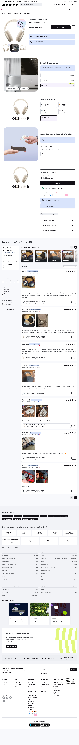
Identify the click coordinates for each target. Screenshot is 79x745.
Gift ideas (43, 689)
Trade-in (30, 689)
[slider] (3, 282)
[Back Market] (10, 5)
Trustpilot (4, 695)
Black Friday (43, 691)
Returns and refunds (20, 689)
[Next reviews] (75, 497)
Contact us (18, 682)
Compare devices (45, 684)
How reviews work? (9, 267)
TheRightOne (52, 192)
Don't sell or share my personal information (57, 692)
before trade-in (38, 27)
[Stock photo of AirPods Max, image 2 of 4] (23, 48)
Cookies (55, 688)
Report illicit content (58, 698)
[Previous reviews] (71, 497)
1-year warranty (31, 684)
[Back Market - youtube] (10, 697)
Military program (32, 695)
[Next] (28, 118)
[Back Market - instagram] (3, 697)
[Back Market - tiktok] (7, 697)
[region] (49, 256)
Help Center (18, 684)
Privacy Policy (56, 696)
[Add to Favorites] (73, 27)
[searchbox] (32, 4)
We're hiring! (5, 693)
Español (75, 1)
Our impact (5, 686)
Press (3, 684)
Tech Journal (44, 682)
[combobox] (57, 146)
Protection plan (31, 686)
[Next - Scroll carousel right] (75, 247)
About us (4, 682)
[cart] (75, 4)
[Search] (21, 4)
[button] (21, 24)
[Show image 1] (17, 118)
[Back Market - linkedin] (3, 701)
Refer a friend (31, 682)
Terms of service (57, 682)
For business (65, 4)
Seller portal (31, 701)
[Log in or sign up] (72, 4)
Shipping (17, 686)
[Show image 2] (20, 118)
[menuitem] (21, 9)
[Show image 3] (24, 118)
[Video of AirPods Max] (14, 48)
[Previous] (13, 118)
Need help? (57, 4)
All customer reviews (46, 686)
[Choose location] (66, 1)
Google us (9, 641)
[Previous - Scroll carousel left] (71, 247)
